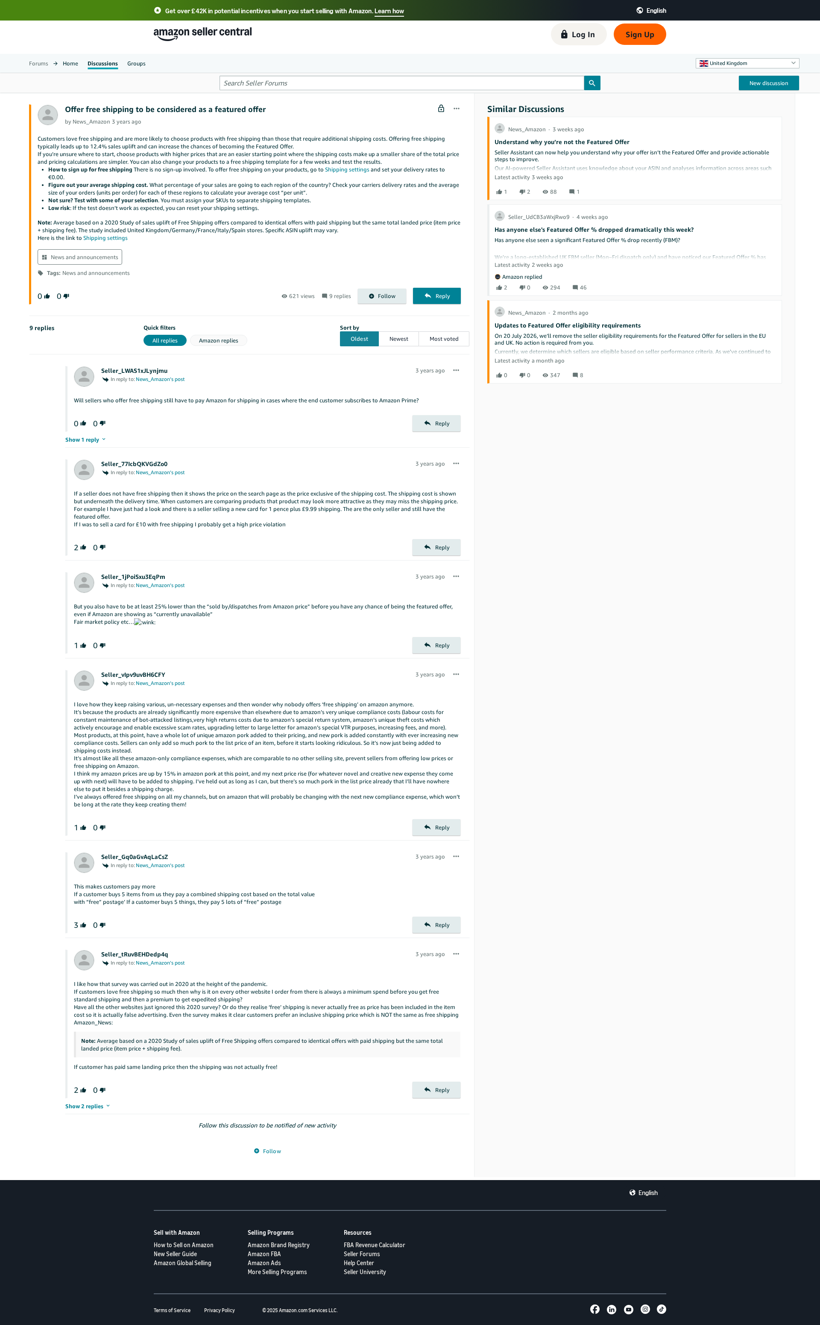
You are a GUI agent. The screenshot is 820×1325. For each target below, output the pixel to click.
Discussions (103, 63)
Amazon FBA (264, 1253)
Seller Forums (362, 1253)
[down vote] (65, 296)
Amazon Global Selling (182, 1262)
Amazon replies (218, 340)
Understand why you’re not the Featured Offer (562, 141)
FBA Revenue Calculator (374, 1244)
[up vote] (46, 296)
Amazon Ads (264, 1262)
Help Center (359, 1262)
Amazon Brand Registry (279, 1244)
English (648, 1192)
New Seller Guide (175, 1253)
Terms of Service (172, 1310)
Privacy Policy (219, 1310)
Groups (136, 63)
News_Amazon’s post (160, 379)
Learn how (389, 10)
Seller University (365, 1271)
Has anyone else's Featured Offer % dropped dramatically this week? (594, 229)
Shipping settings (347, 169)
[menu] (456, 109)
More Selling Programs (277, 1271)
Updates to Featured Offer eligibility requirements (568, 325)
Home (70, 63)
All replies (165, 340)
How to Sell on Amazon (184, 1244)
